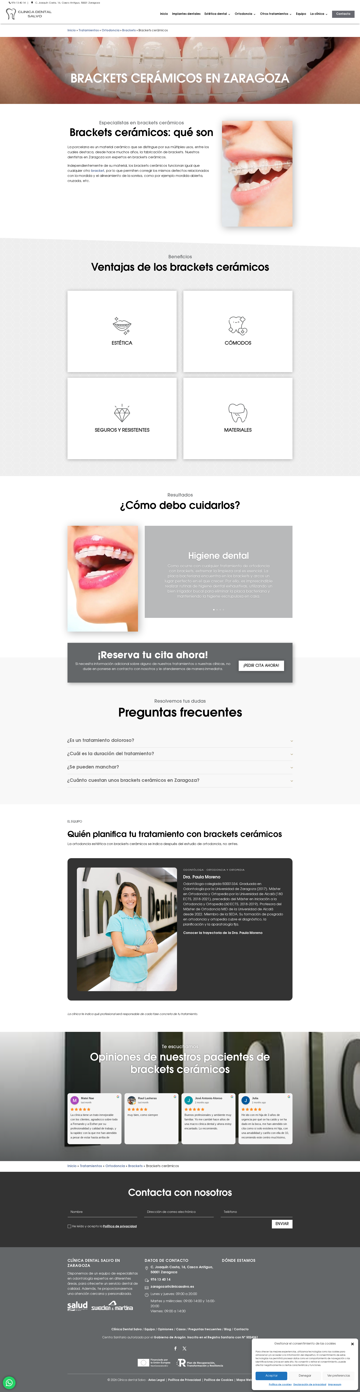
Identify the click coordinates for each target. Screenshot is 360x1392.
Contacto (343, 14)
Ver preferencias (338, 1376)
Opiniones (165, 1329)
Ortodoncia (110, 30)
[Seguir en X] (184, 1348)
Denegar (305, 1376)
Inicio (164, 14)
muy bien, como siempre (143, 1114)
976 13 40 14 (18, 3)
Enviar (282, 1224)
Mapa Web (244, 1380)
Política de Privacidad (184, 1380)
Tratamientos (89, 30)
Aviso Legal (156, 1380)
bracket (97, 171)
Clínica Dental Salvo (126, 1329)
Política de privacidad (120, 1226)
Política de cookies (280, 1385)
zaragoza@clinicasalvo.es (172, 1287)
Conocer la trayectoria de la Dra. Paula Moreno (222, 933)
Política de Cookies (218, 1380)
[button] (352, 1344)
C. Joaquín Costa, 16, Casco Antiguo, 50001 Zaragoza (67, 3)
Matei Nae (87, 1098)
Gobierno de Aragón (170, 1337)
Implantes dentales (186, 14)
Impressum (334, 1385)
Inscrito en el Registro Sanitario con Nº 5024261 (222, 1337)
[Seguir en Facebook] (175, 1348)
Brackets (129, 30)
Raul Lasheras (147, 1098)
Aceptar (272, 1376)
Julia (255, 1098)
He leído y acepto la (104, 1226)
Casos (181, 1329)
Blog (227, 1329)
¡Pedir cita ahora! (261, 666)
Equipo (301, 14)
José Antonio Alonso (208, 1098)
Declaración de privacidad (309, 1385)
